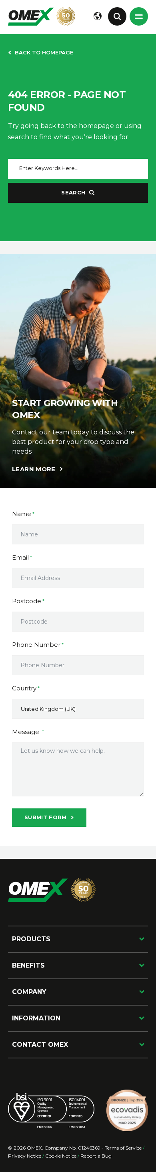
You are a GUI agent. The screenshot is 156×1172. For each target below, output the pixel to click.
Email (20, 557)
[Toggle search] (117, 16)
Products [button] (31, 939)
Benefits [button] (28, 965)
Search (73, 192)
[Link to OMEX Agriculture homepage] (41, 16)
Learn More (34, 469)
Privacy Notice (24, 1156)
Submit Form (45, 817)
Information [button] (36, 1018)
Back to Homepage (44, 52)
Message (26, 732)
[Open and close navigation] (139, 16)
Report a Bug (96, 1156)
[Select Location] (98, 16)
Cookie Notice (60, 1156)
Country (24, 688)
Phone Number (36, 644)
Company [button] (29, 992)
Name (21, 514)
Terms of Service (123, 1148)
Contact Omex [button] (40, 1044)
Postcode (26, 601)
